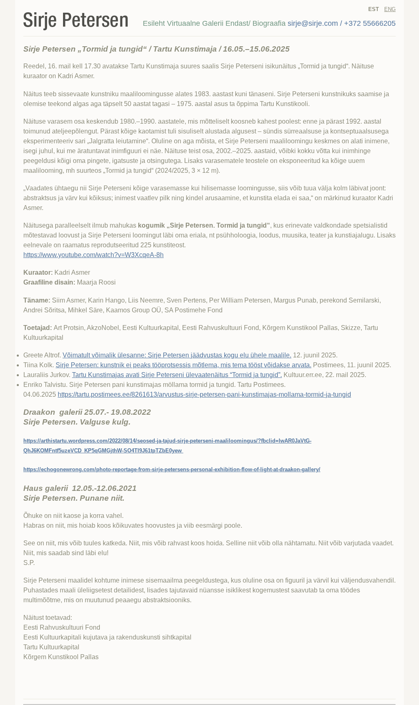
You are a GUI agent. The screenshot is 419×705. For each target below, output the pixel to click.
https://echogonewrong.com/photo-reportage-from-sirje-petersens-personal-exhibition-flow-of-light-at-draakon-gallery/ (171, 469)
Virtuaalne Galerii (195, 23)
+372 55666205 (370, 23)
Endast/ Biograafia (255, 23)
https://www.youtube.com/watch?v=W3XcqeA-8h (93, 254)
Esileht (154, 23)
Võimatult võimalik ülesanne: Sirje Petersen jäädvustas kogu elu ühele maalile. (177, 355)
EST (373, 9)
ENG (390, 9)
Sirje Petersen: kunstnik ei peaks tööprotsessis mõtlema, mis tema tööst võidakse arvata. (183, 365)
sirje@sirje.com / (315, 23)
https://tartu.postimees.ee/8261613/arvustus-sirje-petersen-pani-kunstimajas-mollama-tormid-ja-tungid (204, 394)
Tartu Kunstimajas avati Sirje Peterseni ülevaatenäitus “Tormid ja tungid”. (177, 374)
